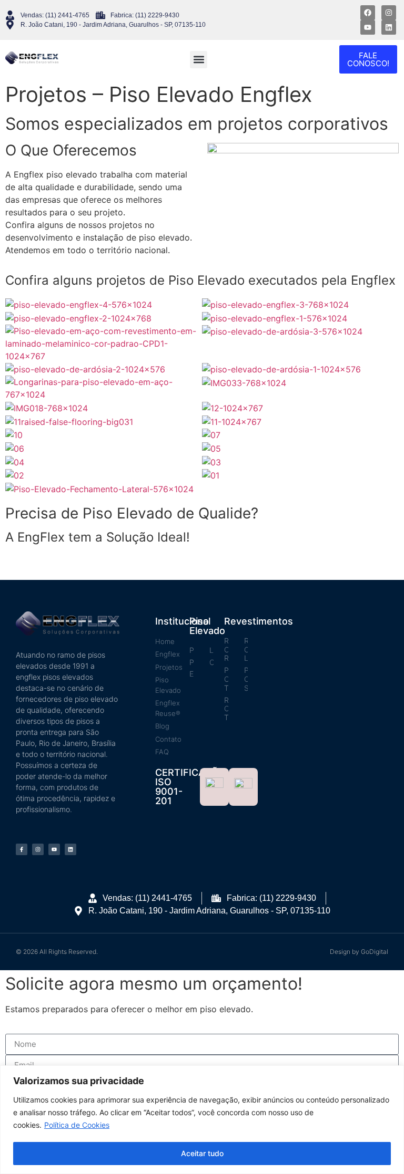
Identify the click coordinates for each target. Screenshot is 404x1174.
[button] (198, 59)
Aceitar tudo (202, 1153)
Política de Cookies (76, 1124)
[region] (202, 1119)
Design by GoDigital (359, 951)
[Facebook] (367, 12)
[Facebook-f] (21, 849)
